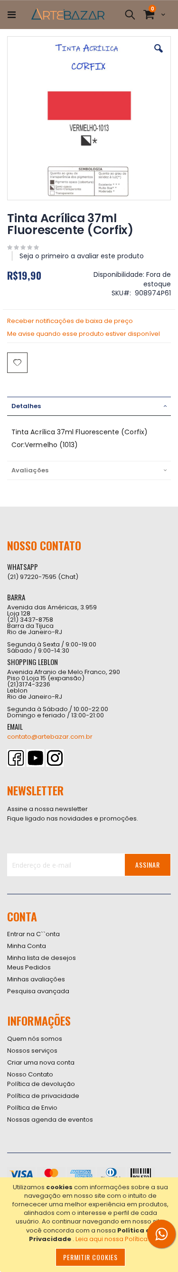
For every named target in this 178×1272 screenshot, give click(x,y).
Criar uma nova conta (41, 1062)
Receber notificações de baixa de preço (70, 320)
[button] (158, 56)
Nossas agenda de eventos (50, 1119)
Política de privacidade (43, 1095)
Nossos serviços (32, 1050)
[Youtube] (35, 758)
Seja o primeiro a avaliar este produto (81, 256)
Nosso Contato (30, 1074)
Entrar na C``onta (33, 934)
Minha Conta (26, 945)
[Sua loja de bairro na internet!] (68, 14)
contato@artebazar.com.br (50, 736)
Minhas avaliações (36, 979)
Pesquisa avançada (38, 991)
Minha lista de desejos (41, 957)
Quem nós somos (34, 1038)
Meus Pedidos (29, 967)
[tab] (89, 406)
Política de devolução (41, 1083)
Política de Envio (32, 1107)
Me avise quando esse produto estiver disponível (83, 333)
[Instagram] (55, 758)
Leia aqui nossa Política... (113, 1238)
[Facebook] (16, 758)
